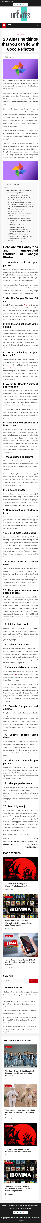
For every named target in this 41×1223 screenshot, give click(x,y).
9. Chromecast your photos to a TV (20, 213)
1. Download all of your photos (18, 195)
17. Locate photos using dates (19, 234)
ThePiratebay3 (14, 1208)
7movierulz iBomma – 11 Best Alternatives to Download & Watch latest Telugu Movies (18, 923)
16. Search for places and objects (20, 231)
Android (27, 305)
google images (11, 834)
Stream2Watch (26, 1208)
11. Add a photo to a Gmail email (20, 218)
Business (8, 1047)
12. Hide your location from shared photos (20, 221)
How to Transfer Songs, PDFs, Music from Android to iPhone (29, 842)
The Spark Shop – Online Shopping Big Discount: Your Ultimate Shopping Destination (20, 1073)
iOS (8, 313)
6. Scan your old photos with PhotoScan (21, 206)
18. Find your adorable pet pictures (21, 236)
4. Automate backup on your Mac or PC (21, 202)
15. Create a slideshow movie (19, 229)
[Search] (37, 25)
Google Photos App (23, 834)
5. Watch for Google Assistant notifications (22, 204)
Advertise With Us (31, 1206)
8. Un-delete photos (15, 211)
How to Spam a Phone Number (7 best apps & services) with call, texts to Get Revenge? (20, 962)
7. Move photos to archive (17, 209)
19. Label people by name (18, 238)
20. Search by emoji (16, 241)
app (16, 674)
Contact (12, 1206)
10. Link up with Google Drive (19, 216)
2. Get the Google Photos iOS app (19, 197)
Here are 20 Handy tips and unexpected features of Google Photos (19, 192)
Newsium (34, 1218)
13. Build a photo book (17, 225)
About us (5, 1206)
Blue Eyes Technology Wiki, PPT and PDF (11, 841)
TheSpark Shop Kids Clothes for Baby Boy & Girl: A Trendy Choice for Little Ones (20, 1112)
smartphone (11, 368)
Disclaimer (20, 1206)
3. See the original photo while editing (20, 200)
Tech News (20, 35)
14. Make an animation (17, 227)
